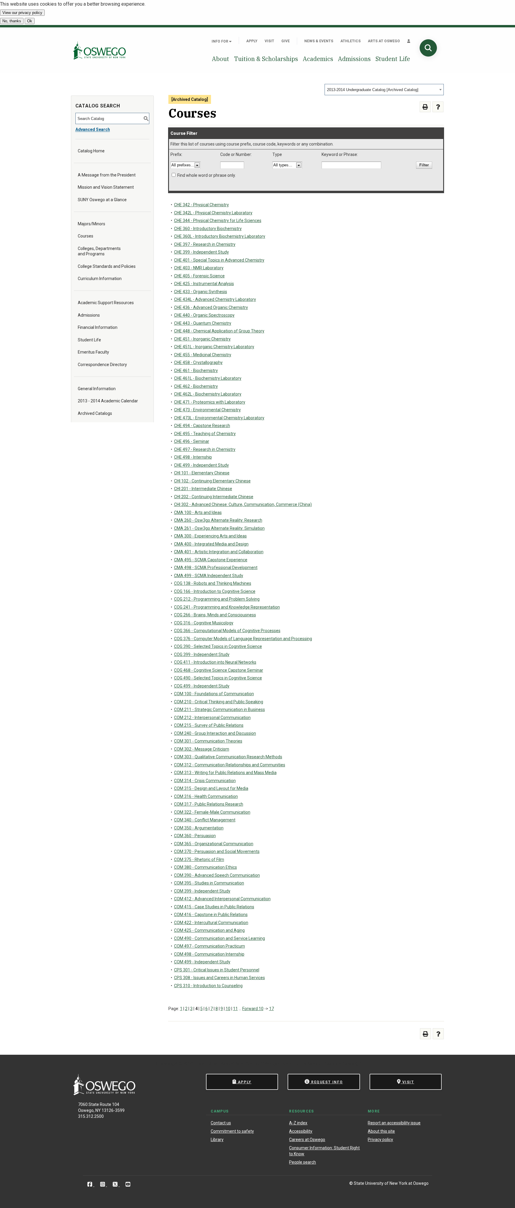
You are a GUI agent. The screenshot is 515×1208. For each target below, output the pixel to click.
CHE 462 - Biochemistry (196, 386)
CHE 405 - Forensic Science (199, 276)
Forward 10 (252, 1008)
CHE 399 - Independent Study (201, 252)
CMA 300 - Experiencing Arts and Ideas (210, 536)
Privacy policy (380, 1139)
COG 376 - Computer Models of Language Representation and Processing (243, 638)
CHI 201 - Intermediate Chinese (203, 488)
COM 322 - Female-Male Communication (212, 812)
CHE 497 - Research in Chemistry (204, 449)
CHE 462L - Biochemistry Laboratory (207, 394)
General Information (97, 388)
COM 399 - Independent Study (202, 891)
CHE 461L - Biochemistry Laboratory (207, 378)
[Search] (428, 48)
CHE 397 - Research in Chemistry (204, 244)
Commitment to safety (232, 1131)
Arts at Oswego (384, 41)
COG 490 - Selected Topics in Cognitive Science (218, 678)
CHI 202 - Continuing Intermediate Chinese (213, 496)
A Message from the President (107, 175)
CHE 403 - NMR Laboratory (199, 267)
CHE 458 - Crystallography (198, 362)
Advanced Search (92, 129)
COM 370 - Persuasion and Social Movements (217, 851)
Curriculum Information (100, 278)
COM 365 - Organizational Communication (213, 843)
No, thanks (11, 21)
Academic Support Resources (106, 302)
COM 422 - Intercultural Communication (211, 922)
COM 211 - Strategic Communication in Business (219, 709)
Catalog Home (91, 151)
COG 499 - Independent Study (201, 686)
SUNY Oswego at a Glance (102, 199)
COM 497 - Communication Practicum (209, 946)
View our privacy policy (22, 12)
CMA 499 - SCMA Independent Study (208, 575)
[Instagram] (103, 1184)
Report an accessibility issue (394, 1123)
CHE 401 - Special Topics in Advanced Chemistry (219, 260)
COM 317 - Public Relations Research (208, 804)
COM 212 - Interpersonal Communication (212, 717)
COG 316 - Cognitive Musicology (203, 623)
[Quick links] (409, 41)
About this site (381, 1131)
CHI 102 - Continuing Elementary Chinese (212, 481)
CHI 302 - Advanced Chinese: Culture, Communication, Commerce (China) (243, 504)
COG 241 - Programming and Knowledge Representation (227, 607)
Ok (29, 21)
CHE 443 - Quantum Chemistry (202, 323)
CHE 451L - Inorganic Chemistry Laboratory (214, 346)
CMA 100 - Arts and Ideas (198, 512)
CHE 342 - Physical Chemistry (201, 204)
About (220, 59)
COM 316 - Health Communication (206, 796)
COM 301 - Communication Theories (208, 741)
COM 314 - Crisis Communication (205, 780)
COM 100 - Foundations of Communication (214, 693)
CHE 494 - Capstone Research (202, 425)
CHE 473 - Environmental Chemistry (207, 409)
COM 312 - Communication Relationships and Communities (229, 764)
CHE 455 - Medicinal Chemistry (202, 354)
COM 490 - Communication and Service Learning (219, 938)
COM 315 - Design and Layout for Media (211, 788)
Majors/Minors (91, 223)
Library (217, 1139)
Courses (85, 236)
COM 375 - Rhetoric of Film (199, 859)
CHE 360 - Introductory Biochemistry (208, 228)
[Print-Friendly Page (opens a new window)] (425, 106)
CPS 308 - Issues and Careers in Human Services (219, 977)
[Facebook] (90, 1184)
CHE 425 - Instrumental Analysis (204, 283)
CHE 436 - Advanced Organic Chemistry (211, 307)
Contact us (221, 1123)
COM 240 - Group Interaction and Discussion (215, 733)
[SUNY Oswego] (104, 1093)
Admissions (354, 59)
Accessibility (300, 1131)
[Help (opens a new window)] (437, 106)
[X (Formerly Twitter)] (116, 1184)
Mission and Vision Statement (106, 187)
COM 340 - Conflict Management (204, 820)
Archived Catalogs (95, 413)
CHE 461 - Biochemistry (196, 370)
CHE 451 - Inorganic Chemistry (202, 339)
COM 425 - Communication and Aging (209, 930)
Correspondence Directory (102, 364)
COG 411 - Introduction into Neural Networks (215, 662)
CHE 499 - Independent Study (201, 465)
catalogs (168, 1063)
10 (228, 1008)
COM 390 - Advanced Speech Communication (217, 875)
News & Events (318, 41)
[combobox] (384, 89)
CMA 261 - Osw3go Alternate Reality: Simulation (219, 528)
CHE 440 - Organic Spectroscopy (204, 315)
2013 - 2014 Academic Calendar (108, 401)
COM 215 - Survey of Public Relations (208, 725)
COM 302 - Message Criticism (201, 749)
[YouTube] (128, 1184)
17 (271, 1008)
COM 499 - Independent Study (202, 961)
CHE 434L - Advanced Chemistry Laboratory (215, 299)
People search (302, 1162)
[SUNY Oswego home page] (99, 50)
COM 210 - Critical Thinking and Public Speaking (218, 701)
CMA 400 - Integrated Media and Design (211, 544)
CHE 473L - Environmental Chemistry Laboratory (219, 417)
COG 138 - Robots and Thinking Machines (212, 583)
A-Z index (298, 1123)
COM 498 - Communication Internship (209, 954)
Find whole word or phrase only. (206, 175)
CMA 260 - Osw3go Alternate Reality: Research (218, 520)
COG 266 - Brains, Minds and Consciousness (215, 614)
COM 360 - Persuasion (195, 835)
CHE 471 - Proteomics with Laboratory (209, 402)
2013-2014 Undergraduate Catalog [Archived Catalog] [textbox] (372, 89)
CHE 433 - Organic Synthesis (200, 291)
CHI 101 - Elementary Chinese (201, 473)
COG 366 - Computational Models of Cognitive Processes (227, 630)
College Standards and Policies (107, 266)
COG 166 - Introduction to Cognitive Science (214, 591)
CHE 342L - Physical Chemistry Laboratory (213, 212)
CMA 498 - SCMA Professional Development (216, 567)
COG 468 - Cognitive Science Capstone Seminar (218, 670)
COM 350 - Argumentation (199, 828)
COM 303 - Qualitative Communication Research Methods (228, 756)
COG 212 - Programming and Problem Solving (217, 599)
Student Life (393, 59)
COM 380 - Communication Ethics (205, 867)
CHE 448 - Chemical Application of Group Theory (219, 331)
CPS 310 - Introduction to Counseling (208, 985)
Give (285, 41)
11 (235, 1008)
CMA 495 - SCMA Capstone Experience (210, 559)
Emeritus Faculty (93, 352)
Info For (220, 41)
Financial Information (97, 327)
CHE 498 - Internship (193, 457)
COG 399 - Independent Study (201, 654)
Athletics (350, 41)
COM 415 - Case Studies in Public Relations (214, 906)
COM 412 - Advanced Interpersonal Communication (222, 898)
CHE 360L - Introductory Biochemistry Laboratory (219, 236)
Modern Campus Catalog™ (334, 1063)
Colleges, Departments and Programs (99, 251)
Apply (252, 41)
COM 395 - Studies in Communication (209, 883)
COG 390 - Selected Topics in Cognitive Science (218, 646)
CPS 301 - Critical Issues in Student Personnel (216, 970)
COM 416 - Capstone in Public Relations (211, 914)
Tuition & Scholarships (266, 59)
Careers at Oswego (307, 1139)
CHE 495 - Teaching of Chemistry (205, 433)
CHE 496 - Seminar (191, 441)
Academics (318, 59)
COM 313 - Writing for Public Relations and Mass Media (225, 772)
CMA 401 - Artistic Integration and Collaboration (218, 551)
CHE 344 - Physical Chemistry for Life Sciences (217, 220)
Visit (269, 41)
